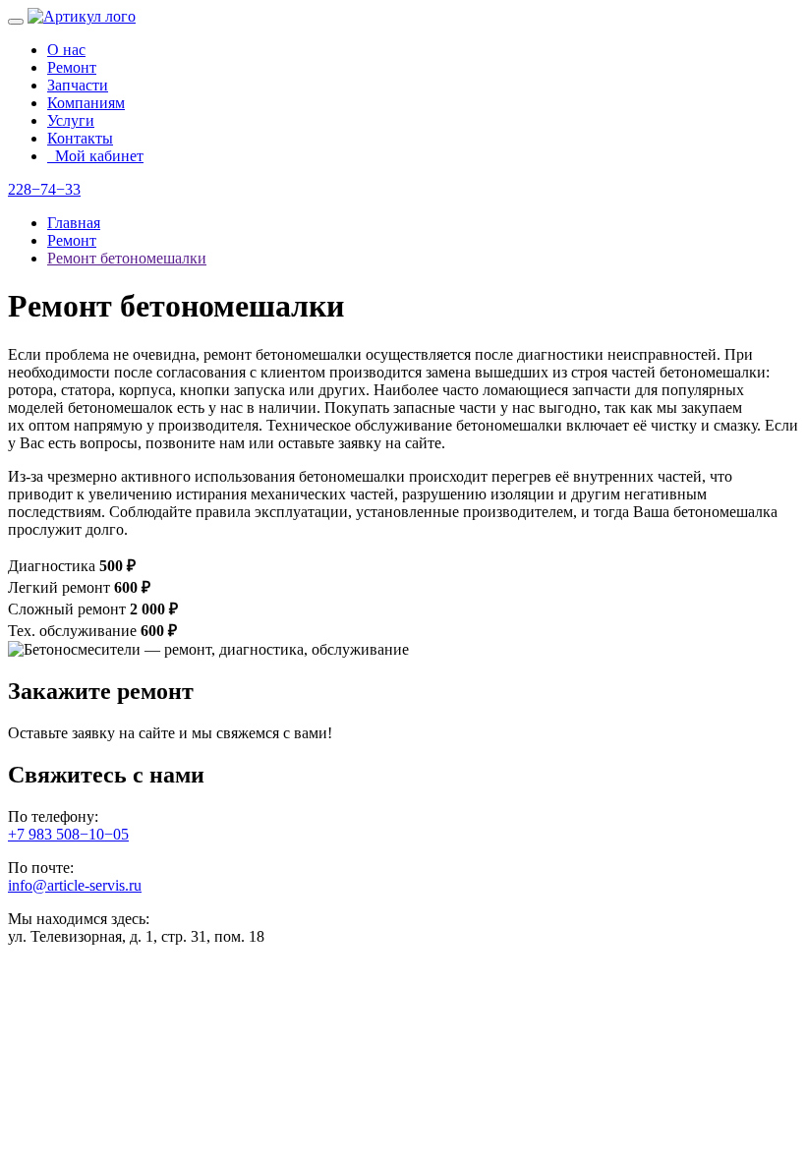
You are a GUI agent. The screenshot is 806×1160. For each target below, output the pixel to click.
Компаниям (86, 102)
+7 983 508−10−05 (68, 834)
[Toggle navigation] (16, 22)
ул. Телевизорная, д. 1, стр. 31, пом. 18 (136, 936)
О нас (66, 49)
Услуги (70, 120)
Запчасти (77, 85)
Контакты (80, 138)
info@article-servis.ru (75, 885)
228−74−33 (44, 189)
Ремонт (71, 67)
